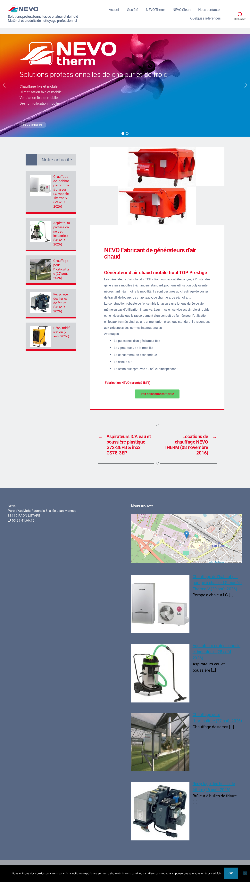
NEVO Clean (181, 10)
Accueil (114, 10)
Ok (231, 873)
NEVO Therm (155, 10)
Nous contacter (209, 10)
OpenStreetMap (219, 562)
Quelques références (205, 18)
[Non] (245, 873)
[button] (4, 85)
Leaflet (211, 562)
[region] (125, 85)
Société (132, 10)
